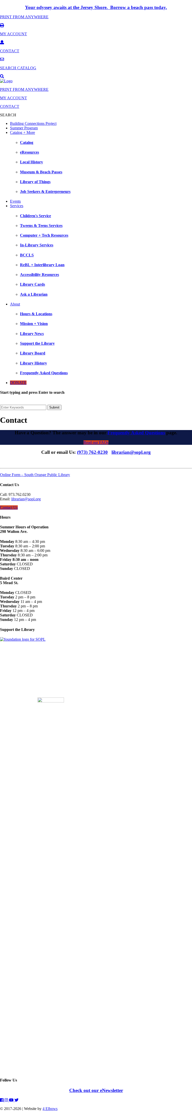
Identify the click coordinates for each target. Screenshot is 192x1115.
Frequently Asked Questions (136, 432)
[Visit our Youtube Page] (11, 1100)
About (15, 304)
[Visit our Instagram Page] (6, 1100)
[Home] (6, 81)
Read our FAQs (96, 442)
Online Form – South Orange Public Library (35, 475)
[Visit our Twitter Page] (16, 1100)
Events (15, 201)
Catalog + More (22, 132)
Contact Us (9, 507)
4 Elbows (50, 1108)
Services (16, 206)
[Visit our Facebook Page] (2, 1100)
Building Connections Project (33, 123)
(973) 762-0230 (92, 452)
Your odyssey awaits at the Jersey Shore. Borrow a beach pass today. (96, 7)
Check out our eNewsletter (96, 1090)
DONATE (18, 383)
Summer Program (24, 128)
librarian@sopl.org (131, 452)
